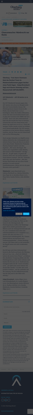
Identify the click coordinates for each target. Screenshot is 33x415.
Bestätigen (26, 213)
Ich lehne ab (19, 213)
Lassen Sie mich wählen (9, 210)
